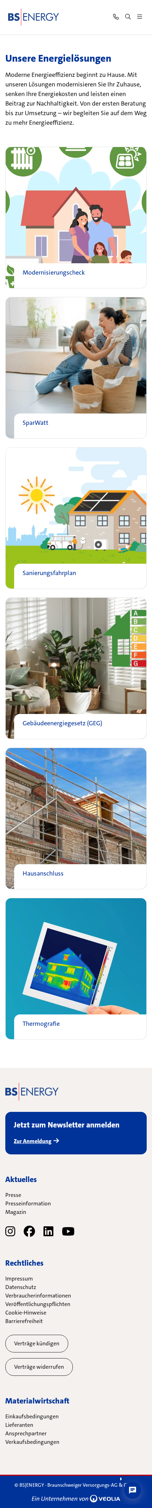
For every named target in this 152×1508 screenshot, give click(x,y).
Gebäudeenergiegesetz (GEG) (62, 723)
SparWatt (35, 423)
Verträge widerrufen (39, 1367)
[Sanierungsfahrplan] (76, 518)
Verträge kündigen (36, 1343)
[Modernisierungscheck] (76, 217)
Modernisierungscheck (54, 273)
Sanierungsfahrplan (49, 573)
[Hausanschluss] (76, 818)
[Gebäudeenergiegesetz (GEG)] (76, 668)
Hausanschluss (43, 874)
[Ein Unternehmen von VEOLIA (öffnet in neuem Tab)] (76, 1498)
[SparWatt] (76, 367)
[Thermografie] (76, 968)
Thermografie (41, 1024)
